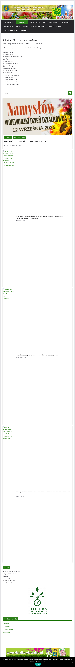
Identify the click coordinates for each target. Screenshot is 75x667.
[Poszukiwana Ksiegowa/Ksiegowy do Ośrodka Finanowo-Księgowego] (8, 356)
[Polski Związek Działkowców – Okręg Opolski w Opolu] (37, 6)
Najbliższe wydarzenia (19, 137)
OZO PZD (18, 145)
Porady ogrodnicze (50, 22)
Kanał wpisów (7, 626)
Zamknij (38, 664)
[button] (14, 22)
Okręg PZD (21, 22)
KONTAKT (23, 31)
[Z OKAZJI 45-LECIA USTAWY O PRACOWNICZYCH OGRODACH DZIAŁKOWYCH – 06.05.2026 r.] (8, 494)
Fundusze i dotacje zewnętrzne (34, 26)
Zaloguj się (6, 623)
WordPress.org (7, 632)
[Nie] (73, 662)
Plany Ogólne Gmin (54, 26)
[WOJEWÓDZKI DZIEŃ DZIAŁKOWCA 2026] (37, 116)
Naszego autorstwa (11, 26)
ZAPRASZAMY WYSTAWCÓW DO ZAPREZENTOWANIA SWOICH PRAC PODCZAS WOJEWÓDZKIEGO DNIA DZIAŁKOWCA (39, 217)
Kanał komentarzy (8, 629)
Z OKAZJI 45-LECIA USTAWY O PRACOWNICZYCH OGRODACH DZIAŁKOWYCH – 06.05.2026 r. (43, 493)
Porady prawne (34, 22)
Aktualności (8, 22)
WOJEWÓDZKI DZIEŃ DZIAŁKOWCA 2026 (25, 141)
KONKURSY (65, 22)
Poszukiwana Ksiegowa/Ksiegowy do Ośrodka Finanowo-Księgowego (37, 355)
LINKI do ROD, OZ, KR (11, 31)
